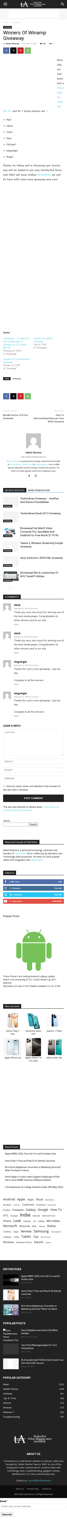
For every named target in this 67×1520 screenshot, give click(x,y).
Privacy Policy (33, 1489)
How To (56, 1209)
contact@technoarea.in (39, 1480)
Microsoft (10, 1225)
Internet (36, 1215)
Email (3, 1501)
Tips (35, 1236)
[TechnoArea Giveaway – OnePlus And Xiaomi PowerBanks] (11, 502)
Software (7, 1237)
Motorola (24, 1226)
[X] (13, 50)
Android (9, 1199)
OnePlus (7, 1231)
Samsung (41, 1231)
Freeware (18, 1209)
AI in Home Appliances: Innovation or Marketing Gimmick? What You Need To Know (33, 1169)
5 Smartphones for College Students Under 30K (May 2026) (34, 1187)
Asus (39, 1199)
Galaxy (31, 1209)
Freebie (6, 1210)
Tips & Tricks (45, 1237)
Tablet (26, 1236)
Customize (28, 1204)
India (25, 1214)
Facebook (52, 1205)
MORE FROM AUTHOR (39, 490)
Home (6, 22)
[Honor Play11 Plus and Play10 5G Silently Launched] (11, 1294)
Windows (8, 1242)
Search (6, 820)
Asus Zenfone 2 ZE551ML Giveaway (41, 557)
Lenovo (27, 1221)
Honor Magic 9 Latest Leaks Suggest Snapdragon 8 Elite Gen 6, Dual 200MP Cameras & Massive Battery (32, 1178)
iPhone (7, 1221)
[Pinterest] (20, 50)
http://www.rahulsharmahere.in (33, 457)
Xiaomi (38, 1242)
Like (60, 882)
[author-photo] (33, 448)
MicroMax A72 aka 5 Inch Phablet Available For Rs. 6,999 (31, 986)
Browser (7, 1204)
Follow (58, 888)
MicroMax (53, 1221)
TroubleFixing (27, 464)
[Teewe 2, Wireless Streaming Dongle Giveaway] (11, 546)
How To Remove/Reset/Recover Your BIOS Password (49, 418)
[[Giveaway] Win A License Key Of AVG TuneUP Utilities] (11, 576)
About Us (20, 1489)
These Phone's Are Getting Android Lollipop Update (29, 976)
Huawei (14, 1215)
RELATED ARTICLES (14, 490)
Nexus (42, 1226)
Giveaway (16, 22)
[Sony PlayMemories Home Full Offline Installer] (11, 1335)
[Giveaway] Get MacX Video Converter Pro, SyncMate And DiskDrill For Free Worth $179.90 (39, 532)
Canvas (17, 1205)
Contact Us (46, 1489)
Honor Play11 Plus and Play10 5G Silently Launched (30, 1161)
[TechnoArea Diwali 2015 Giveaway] (11, 517)
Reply (16, 624)
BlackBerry (49, 1200)
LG (34, 1221)
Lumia (41, 1221)
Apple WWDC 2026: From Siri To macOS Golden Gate (30, 1153)
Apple (21, 1199)
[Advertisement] (33, 14)
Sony (16, 1236)
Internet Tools (48, 1215)
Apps (30, 1199)
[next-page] (10, 588)
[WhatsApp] (28, 50)
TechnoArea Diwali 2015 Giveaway (40, 513)
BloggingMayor (41, 464)
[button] (5, 4)
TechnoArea (44, 174)
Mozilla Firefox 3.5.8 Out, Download (15, 417)
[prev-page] (5, 588)
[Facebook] (6, 50)
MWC (34, 1226)
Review (26, 1231)
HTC (5, 1215)
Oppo (16, 1231)
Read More (37, 859)
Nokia (51, 1225)
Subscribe (57, 901)
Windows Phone (24, 1242)
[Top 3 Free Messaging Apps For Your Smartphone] (11, 1349)
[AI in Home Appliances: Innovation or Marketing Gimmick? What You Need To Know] (11, 1309)
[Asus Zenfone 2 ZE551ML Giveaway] (11, 561)
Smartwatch (56, 1232)
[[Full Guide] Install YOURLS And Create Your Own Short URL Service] (11, 1363)
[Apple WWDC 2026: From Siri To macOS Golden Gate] (11, 1280)
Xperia (48, 1242)
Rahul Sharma (12, 43)
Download (40, 1205)
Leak (17, 1220)
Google (43, 1209)
